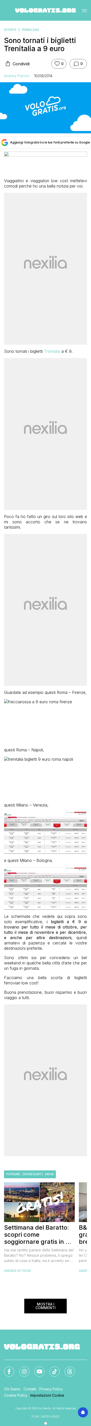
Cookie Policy (15, 1395)
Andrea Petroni (16, 76)
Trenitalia (52, 351)
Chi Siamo (12, 1389)
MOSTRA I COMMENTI (45, 1306)
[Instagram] (21, 1369)
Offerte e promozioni (21, 30)
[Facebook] (6, 1369)
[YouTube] (36, 1369)
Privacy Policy (51, 1389)
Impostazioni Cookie (47, 1395)
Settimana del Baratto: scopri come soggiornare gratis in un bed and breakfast (38, 1234)
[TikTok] (52, 1369)
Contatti (30, 1389)
